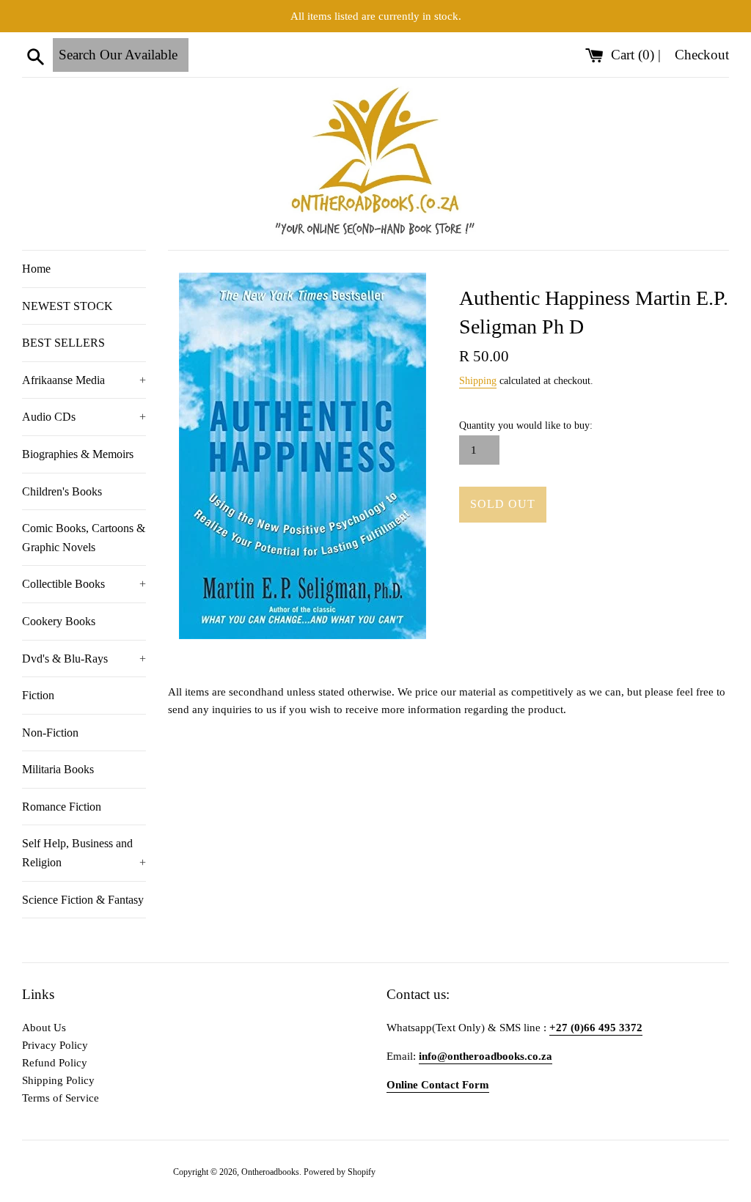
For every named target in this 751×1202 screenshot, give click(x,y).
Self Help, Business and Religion (84, 853)
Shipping (478, 380)
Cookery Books (58, 621)
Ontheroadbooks (270, 1172)
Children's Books (62, 491)
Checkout (702, 54)
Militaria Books (58, 769)
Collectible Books (84, 584)
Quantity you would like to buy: (526, 425)
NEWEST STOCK (67, 306)
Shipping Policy (58, 1080)
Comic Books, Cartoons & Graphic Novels (83, 537)
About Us (44, 1027)
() (634, 54)
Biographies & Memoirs (77, 454)
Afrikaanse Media (84, 380)
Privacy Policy (55, 1045)
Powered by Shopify (340, 1172)
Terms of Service (60, 1098)
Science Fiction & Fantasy (83, 899)
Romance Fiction (61, 806)
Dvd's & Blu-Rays (84, 658)
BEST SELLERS (63, 342)
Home (36, 268)
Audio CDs (84, 416)
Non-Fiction (50, 732)
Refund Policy (54, 1063)
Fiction (38, 695)
